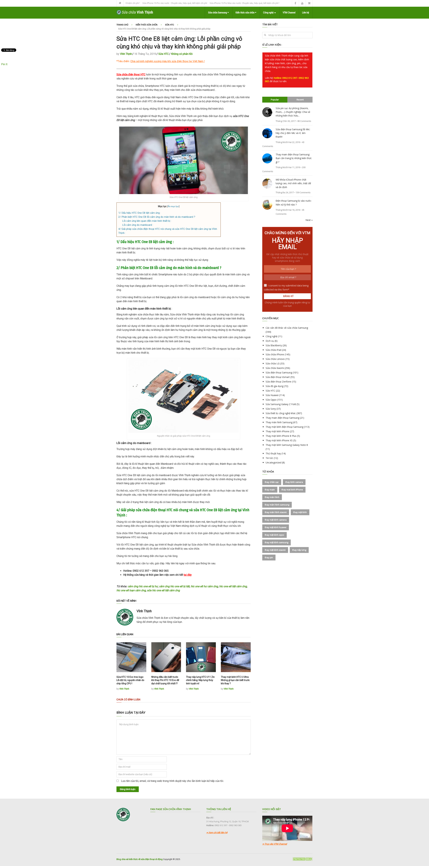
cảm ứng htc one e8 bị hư (143, 586)
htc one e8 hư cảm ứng (204, 586)
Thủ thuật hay (273, 453)
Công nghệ (268, 12)
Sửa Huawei (272, 395)
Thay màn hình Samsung (279, 422)
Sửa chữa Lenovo (275, 359)
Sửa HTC (169, 24)
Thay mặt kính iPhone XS (279, 440)
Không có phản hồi (182, 53)
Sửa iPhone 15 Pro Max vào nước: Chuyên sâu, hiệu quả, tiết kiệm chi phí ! (218, 3)
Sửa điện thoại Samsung (279, 372)
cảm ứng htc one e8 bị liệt (174, 586)
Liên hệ (305, 12)
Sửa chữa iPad (273, 349)
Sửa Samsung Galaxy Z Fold (281, 404)
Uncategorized (273, 462)
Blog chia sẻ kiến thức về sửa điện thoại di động (139, 859)
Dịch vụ (270, 340)
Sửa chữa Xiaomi (275, 368)
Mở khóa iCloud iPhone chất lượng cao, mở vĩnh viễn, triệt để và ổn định (293, 183)
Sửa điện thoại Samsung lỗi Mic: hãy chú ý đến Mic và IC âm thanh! (293, 133)
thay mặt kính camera (276, 519)
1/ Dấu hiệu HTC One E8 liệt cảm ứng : (139, 212)
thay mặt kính (300, 512)
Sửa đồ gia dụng (274, 386)
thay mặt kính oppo (274, 534)
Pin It (4, 64)
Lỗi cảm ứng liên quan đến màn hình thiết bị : (146, 220)
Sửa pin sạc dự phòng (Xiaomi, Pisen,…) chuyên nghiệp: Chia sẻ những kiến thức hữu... (293, 112)
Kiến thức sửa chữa (245, 12)
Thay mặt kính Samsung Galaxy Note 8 (287, 444)
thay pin (269, 557)
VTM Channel (289, 12)
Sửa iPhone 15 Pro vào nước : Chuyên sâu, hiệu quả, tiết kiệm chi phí (148, 3)
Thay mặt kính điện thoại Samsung (284, 426)
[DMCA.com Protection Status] (302, 860)
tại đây (188, 574)
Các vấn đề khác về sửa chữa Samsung (287, 327)
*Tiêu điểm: (159, 61)
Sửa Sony (271, 408)
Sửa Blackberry (274, 345)
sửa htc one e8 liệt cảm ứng (163, 590)
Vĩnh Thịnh (126, 53)
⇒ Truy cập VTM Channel (274, 843)
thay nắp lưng (299, 549)
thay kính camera (294, 482)
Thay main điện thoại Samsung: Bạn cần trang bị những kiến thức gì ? (294, 158)
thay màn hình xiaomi (276, 512)
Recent (300, 99)
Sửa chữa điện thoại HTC (130, 74)
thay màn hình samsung (277, 504)
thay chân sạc (272, 482)
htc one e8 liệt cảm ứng (233, 586)
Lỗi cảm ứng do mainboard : (137, 224)
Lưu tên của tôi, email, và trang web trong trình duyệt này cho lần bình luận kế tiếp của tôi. (172, 781)
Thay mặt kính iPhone (277, 431)
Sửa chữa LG (273, 363)
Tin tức (269, 458)
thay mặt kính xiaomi (275, 549)
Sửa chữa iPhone (275, 354)
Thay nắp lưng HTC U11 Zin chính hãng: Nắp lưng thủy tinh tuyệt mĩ (200, 680)
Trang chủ (122, 24)
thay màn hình (272, 497)
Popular (275, 99)
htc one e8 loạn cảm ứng (131, 590)
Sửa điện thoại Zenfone (278, 381)
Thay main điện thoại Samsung (282, 417)
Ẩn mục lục (173, 206)
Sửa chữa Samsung (217, 12)
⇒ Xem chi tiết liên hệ (216, 832)
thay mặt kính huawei (275, 527)
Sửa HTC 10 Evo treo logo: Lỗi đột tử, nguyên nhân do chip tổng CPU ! (130, 680)
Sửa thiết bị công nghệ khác (281, 413)
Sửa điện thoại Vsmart (278, 377)
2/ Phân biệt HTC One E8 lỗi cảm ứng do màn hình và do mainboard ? (156, 216)
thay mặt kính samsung (276, 542)
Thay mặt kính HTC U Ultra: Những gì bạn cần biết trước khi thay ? (235, 680)
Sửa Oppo (271, 399)
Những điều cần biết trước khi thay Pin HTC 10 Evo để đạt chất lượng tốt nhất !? (165, 680)
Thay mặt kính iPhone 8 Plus (281, 435)
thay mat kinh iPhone (292, 489)
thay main (270, 489)
